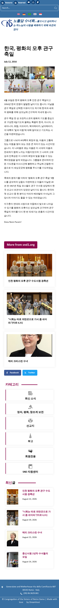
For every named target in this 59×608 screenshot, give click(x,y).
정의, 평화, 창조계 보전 (30, 412)
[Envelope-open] (33, 2)
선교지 (30, 426)
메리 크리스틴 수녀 (18, 361)
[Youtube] (29, 2)
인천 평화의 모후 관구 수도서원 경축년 (28, 281)
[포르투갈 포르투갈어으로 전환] (29, 14)
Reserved (21, 3)
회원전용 (30, 456)
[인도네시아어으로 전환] (40, 14)
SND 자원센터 (30, 472)
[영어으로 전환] (18, 14)
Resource (8, 3)
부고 (30, 441)
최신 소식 (30, 398)
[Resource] (3, 3)
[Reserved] (16, 3)
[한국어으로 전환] (35, 14)
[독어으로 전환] (24, 14)
